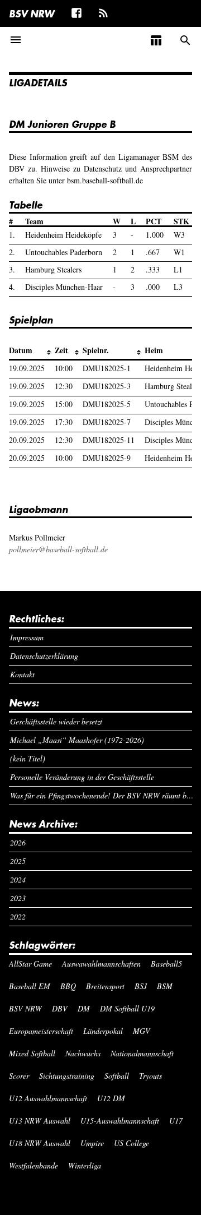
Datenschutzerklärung (44, 655)
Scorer (19, 1075)
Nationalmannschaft (142, 1053)
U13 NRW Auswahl (39, 1120)
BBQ (68, 986)
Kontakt (22, 674)
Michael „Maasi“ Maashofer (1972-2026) (77, 739)
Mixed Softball (32, 1053)
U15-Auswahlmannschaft (119, 1120)
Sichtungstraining (66, 1075)
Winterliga (84, 1165)
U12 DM (111, 1098)
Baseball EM (29, 986)
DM (84, 1008)
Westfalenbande (33, 1165)
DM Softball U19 (127, 1008)
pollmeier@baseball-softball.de (58, 549)
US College (131, 1143)
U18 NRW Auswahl (39, 1143)
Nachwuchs (82, 1053)
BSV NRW (31, 13)
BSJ (141, 986)
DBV (60, 1008)
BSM (165, 986)
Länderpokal (103, 1030)
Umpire (92, 1143)
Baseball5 (166, 963)
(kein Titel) (27, 758)
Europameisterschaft (41, 1030)
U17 (176, 1120)
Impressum (27, 637)
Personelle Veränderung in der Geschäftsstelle (82, 776)
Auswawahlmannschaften (101, 963)
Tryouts (150, 1075)
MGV (141, 1030)
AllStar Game (30, 963)
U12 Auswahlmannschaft (48, 1098)
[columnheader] (32, 351)
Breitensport (105, 986)
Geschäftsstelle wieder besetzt (56, 721)
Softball (116, 1075)
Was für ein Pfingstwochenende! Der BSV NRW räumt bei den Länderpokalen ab (101, 795)
